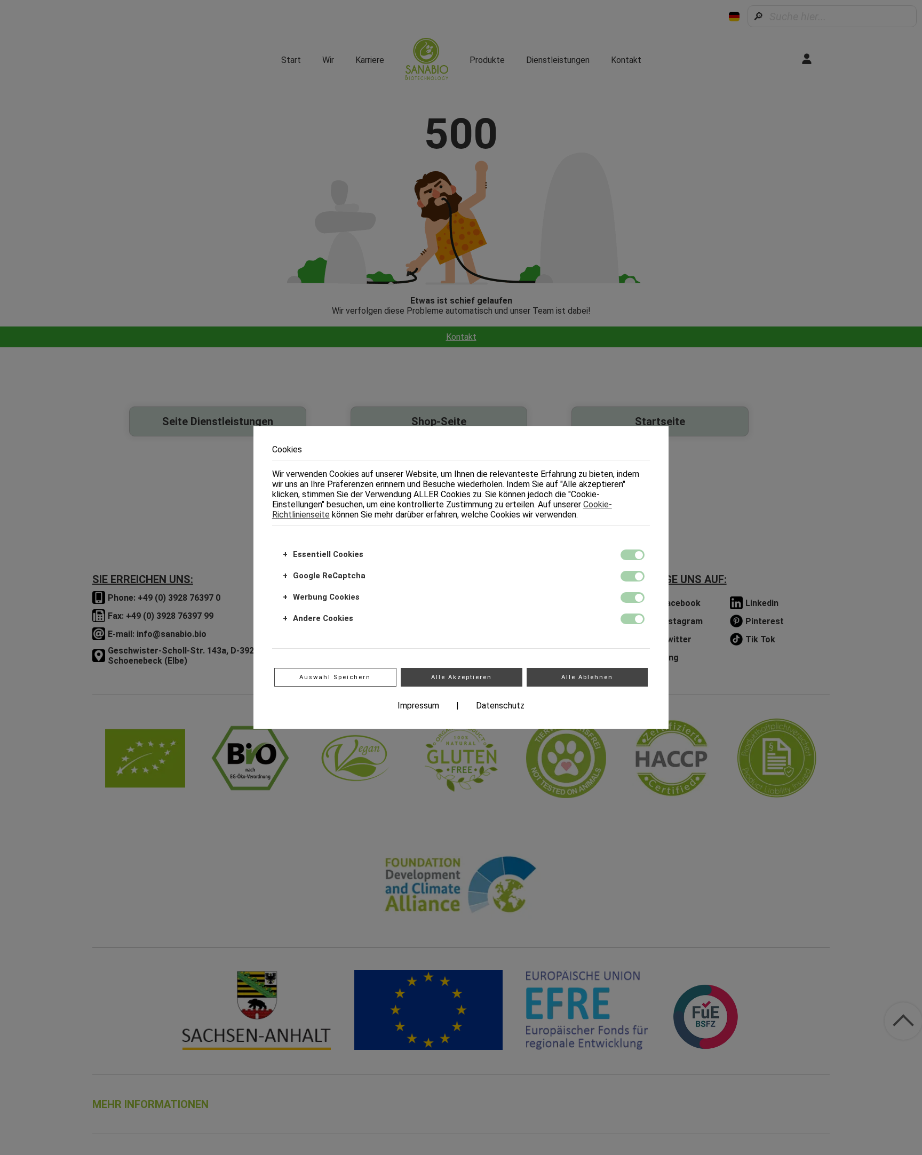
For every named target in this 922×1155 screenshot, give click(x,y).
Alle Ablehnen (587, 677)
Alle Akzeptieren (461, 677)
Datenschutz (500, 705)
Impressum (418, 705)
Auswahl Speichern (335, 677)
